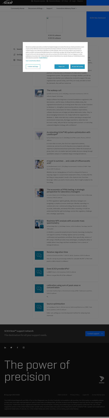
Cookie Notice (43, 58)
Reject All (62, 66)
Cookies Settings (33, 66)
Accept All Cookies (77, 66)
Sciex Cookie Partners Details (33, 61)
